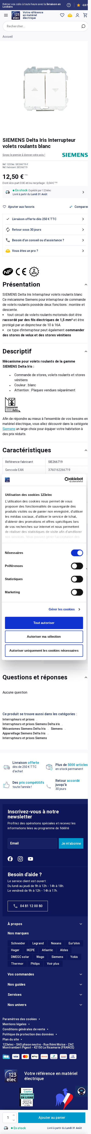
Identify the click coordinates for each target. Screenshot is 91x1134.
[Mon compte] (77, 15)
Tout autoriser (43, 623)
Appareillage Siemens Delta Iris (24, 733)
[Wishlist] (62, 15)
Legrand (38, 943)
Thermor (17, 963)
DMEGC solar (20, 957)
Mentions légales (14, 1024)
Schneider (18, 943)
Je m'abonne (71, 844)
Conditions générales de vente (24, 1029)
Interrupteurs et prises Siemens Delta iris (31, 724)
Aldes (64, 950)
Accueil (8, 36)
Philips (35, 963)
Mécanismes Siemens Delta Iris (24, 728)
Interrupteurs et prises (18, 719)
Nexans (56, 943)
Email (14, 844)
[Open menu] (6, 15)
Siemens (9, 429)
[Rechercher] (83, 26)
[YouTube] (30, 858)
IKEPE (31, 950)
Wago (40, 957)
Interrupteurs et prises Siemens (25, 738)
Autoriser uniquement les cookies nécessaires (43, 650)
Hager (15, 950)
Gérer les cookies (62, 609)
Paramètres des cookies (20, 1019)
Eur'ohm (74, 943)
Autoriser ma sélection (44, 636)
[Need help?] (68, 5)
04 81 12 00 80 (31, 906)
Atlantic (47, 950)
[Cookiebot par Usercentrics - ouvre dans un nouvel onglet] (64, 480)
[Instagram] (20, 858)
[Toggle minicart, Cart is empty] (85, 15)
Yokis (74, 957)
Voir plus (53, 963)
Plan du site (11, 1039)
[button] (24, 155)
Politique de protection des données (28, 1034)
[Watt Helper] (81, 1091)
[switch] (77, 566)
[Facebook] (10, 858)
